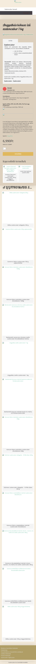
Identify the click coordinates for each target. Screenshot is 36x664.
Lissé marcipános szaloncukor (25, 171)
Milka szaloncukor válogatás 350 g (18, 225)
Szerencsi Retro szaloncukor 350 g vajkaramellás (18, 262)
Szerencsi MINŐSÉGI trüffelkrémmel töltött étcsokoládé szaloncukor (18, 601)
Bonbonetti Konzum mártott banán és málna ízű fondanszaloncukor (18, 412)
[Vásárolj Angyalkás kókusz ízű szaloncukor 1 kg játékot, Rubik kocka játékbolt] (18, 34)
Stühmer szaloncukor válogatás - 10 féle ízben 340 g (18, 488)
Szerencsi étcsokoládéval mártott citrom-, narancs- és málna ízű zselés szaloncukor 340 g (18, 564)
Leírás (10, 41)
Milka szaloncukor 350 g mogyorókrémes (18, 639)
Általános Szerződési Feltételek (9, 648)
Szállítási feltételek (6, 654)
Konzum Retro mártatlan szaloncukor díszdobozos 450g (18, 450)
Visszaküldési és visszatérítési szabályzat (12, 652)
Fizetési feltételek (5, 655)
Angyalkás (10, 136)
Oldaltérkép (4, 650)
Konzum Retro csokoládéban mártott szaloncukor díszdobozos (18, 526)
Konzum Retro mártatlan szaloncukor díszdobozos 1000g (18, 300)
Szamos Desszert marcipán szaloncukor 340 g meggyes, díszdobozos (10, 177)
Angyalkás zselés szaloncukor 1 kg (18, 375)
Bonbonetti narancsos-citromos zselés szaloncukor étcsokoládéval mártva (18, 338)
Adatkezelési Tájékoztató (7, 657)
